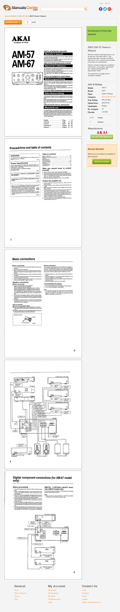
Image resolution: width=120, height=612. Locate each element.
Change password (54, 599)
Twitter (84, 596)
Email (84, 590)
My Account (52, 590)
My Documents (53, 593)
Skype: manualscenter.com (91, 602)
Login (101, 3)
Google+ (85, 599)
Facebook (85, 593)
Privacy (17, 596)
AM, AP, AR (23, 16)
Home (7, 16)
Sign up (107, 3)
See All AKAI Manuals (102, 137)
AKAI (13, 16)
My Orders (51, 596)
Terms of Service (20, 593)
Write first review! (102, 161)
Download (12, 22)
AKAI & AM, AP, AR (108, 97)
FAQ (15, 599)
